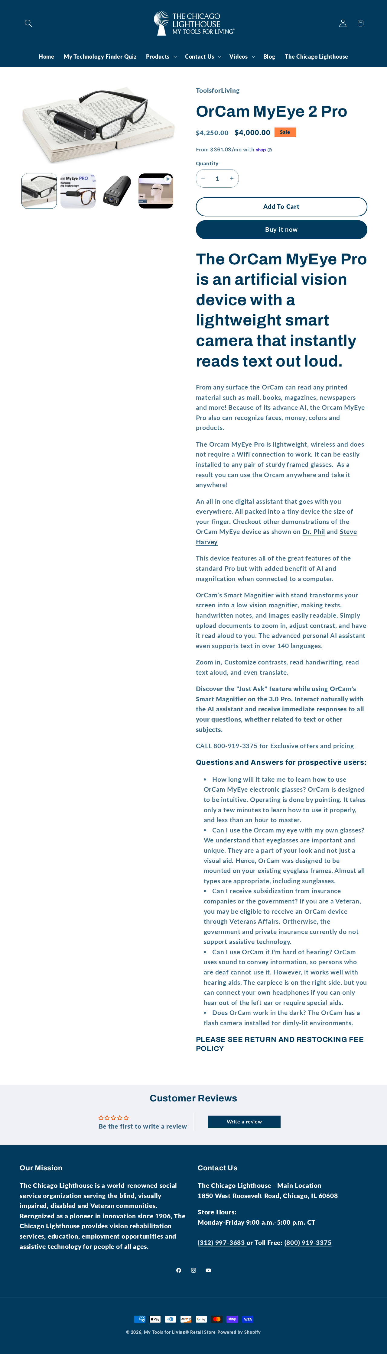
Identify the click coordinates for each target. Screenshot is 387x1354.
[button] (28, 23)
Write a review (244, 1121)
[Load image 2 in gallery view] (78, 190)
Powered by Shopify (239, 1332)
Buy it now (281, 229)
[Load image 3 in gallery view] (117, 190)
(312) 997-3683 (222, 1242)
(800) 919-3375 (308, 1242)
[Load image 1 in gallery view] (39, 190)
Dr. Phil (314, 531)
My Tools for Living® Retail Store (180, 1332)
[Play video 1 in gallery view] (156, 190)
